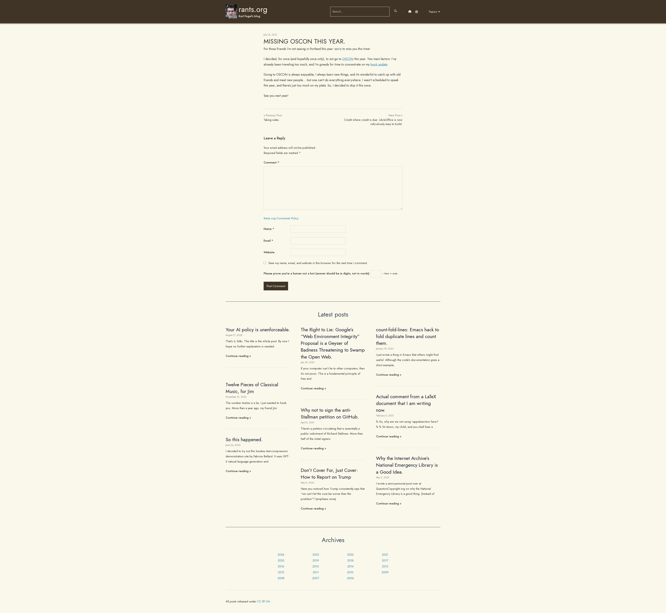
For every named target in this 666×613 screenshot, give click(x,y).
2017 (385, 560)
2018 (350, 560)
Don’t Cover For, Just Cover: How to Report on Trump (329, 474)
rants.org (253, 9)
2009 (385, 572)
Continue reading (237, 356)
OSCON (347, 59)
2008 (281, 578)
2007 (315, 578)
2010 (350, 572)
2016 (281, 566)
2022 (350, 554)
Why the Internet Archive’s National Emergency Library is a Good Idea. (407, 465)
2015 (316, 566)
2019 (316, 560)
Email (268, 241)
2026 (281, 554)
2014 (350, 566)
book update (378, 64)
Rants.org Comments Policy (281, 218)
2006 (350, 578)
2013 (385, 566)
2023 (316, 554)
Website (269, 252)
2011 (316, 572)
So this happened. (244, 439)
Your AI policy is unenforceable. (258, 329)
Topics (433, 11)
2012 (281, 572)
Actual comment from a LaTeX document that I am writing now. (406, 403)
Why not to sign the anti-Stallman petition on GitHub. (330, 413)
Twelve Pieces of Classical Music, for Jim (252, 388)
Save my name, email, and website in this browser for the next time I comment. (318, 263)
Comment (271, 162)
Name (269, 229)
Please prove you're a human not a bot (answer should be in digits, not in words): (317, 273)
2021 (385, 554)
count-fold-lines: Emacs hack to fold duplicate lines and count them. (407, 336)
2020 (281, 560)
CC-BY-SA (263, 601)
